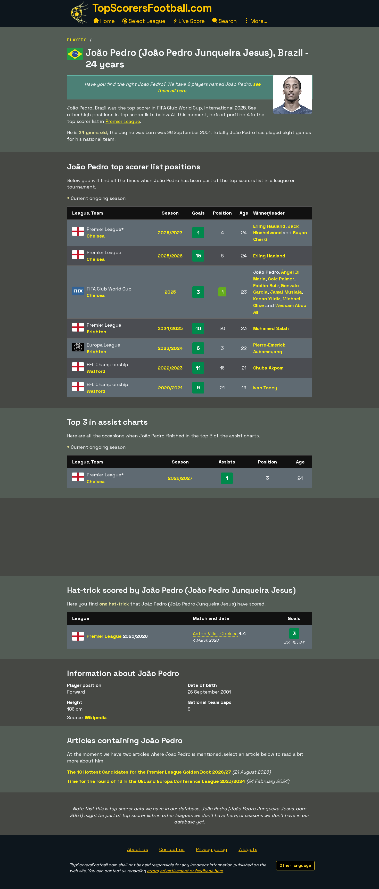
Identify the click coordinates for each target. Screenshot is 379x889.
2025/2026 (170, 256)
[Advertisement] (189, 537)
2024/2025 (170, 328)
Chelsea (96, 236)
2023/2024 (170, 348)
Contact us (172, 849)
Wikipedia (96, 717)
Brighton (96, 332)
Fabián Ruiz (266, 285)
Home (107, 21)
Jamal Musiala (286, 292)
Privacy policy (211, 849)
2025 (170, 292)
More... (258, 21)
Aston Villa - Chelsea (215, 633)
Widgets (247, 849)
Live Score (191, 21)
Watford (96, 371)
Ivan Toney (265, 388)
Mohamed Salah (271, 328)
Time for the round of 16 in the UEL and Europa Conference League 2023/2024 (156, 781)
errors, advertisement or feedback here (185, 871)
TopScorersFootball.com (151, 8)
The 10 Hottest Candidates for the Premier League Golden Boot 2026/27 (149, 772)
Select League (146, 21)
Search (226, 21)
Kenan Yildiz (267, 299)
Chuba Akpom (268, 368)
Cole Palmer (281, 279)
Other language (295, 865)
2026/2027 (170, 232)
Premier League (122, 121)
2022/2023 (170, 368)
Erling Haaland (269, 226)
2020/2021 (170, 388)
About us (137, 849)
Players (77, 40)
